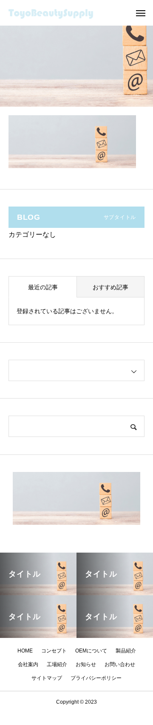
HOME (25, 651)
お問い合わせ (120, 664)
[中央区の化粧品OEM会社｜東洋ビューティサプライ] (61, 13)
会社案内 (28, 664)
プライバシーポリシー (96, 678)
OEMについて (91, 651)
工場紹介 (57, 664)
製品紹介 (126, 651)
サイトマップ (46, 678)
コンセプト (54, 651)
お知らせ (86, 664)
